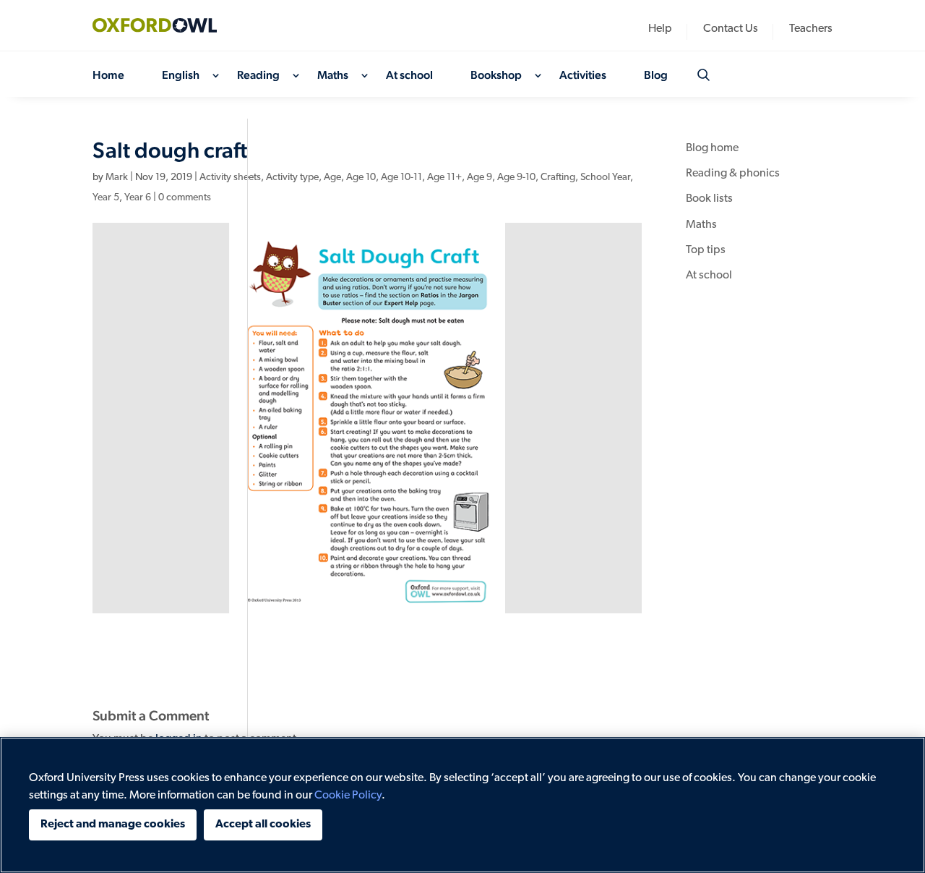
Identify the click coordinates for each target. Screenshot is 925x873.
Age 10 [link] (361, 177)
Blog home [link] (712, 148)
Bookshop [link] (496, 76)
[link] (164, 25)
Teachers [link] (810, 29)
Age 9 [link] (479, 177)
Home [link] (108, 76)
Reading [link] (258, 76)
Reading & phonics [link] (733, 173)
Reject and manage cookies (112, 824)
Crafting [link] (558, 177)
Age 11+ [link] (444, 177)
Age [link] (332, 177)
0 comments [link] (184, 197)
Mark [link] (117, 177)
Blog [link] (656, 76)
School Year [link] (605, 177)
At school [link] (409, 76)
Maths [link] (332, 76)
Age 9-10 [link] (516, 177)
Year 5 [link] (105, 197)
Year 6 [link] (137, 197)
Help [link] (660, 29)
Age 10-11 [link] (401, 177)
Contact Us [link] (730, 29)
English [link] (180, 76)
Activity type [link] (292, 177)
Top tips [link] (706, 250)
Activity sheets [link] (230, 177)
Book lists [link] (709, 199)
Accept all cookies (263, 824)
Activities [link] (582, 76)
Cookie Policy (348, 795)
